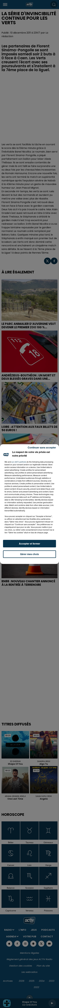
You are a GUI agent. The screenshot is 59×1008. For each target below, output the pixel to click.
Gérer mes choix (29, 554)
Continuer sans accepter (42, 447)
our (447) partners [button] (18, 461)
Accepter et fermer (29, 543)
